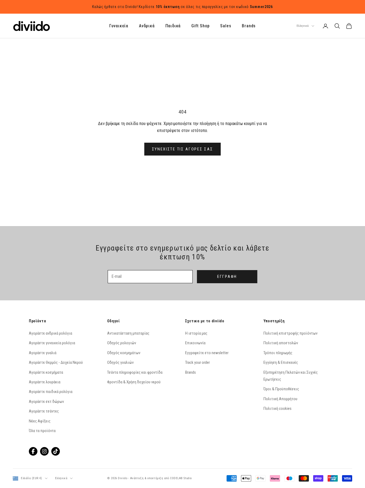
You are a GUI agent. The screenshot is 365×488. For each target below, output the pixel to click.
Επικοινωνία (195, 343)
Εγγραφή (227, 276)
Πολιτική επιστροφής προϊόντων (290, 333)
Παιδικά (173, 26)
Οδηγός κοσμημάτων (123, 352)
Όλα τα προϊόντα (42, 430)
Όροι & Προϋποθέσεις (281, 389)
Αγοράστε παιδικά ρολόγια (50, 391)
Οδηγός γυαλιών (120, 362)
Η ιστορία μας (196, 333)
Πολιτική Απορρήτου (280, 398)
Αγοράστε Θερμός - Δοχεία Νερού (56, 362)
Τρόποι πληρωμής (277, 352)
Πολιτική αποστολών (280, 343)
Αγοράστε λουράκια (44, 382)
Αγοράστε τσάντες (44, 411)
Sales (225, 26)
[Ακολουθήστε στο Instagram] (44, 451)
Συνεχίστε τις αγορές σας (182, 149)
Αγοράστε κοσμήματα (46, 372)
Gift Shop (200, 26)
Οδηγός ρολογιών (121, 343)
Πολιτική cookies (277, 408)
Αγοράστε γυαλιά (42, 352)
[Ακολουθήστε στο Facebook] (33, 451)
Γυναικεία (118, 26)
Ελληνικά (303, 26)
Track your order (197, 362)
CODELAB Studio (181, 478)
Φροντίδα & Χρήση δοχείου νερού (134, 382)
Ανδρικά (147, 26)
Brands (249, 26)
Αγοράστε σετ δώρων (46, 401)
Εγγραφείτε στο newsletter (206, 352)
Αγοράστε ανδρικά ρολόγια (50, 333)
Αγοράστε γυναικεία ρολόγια (52, 343)
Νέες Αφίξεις (40, 421)
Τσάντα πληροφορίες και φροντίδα (134, 372)
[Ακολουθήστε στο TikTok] (55, 451)
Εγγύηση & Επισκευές (280, 362)
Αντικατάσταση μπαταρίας (128, 333)
